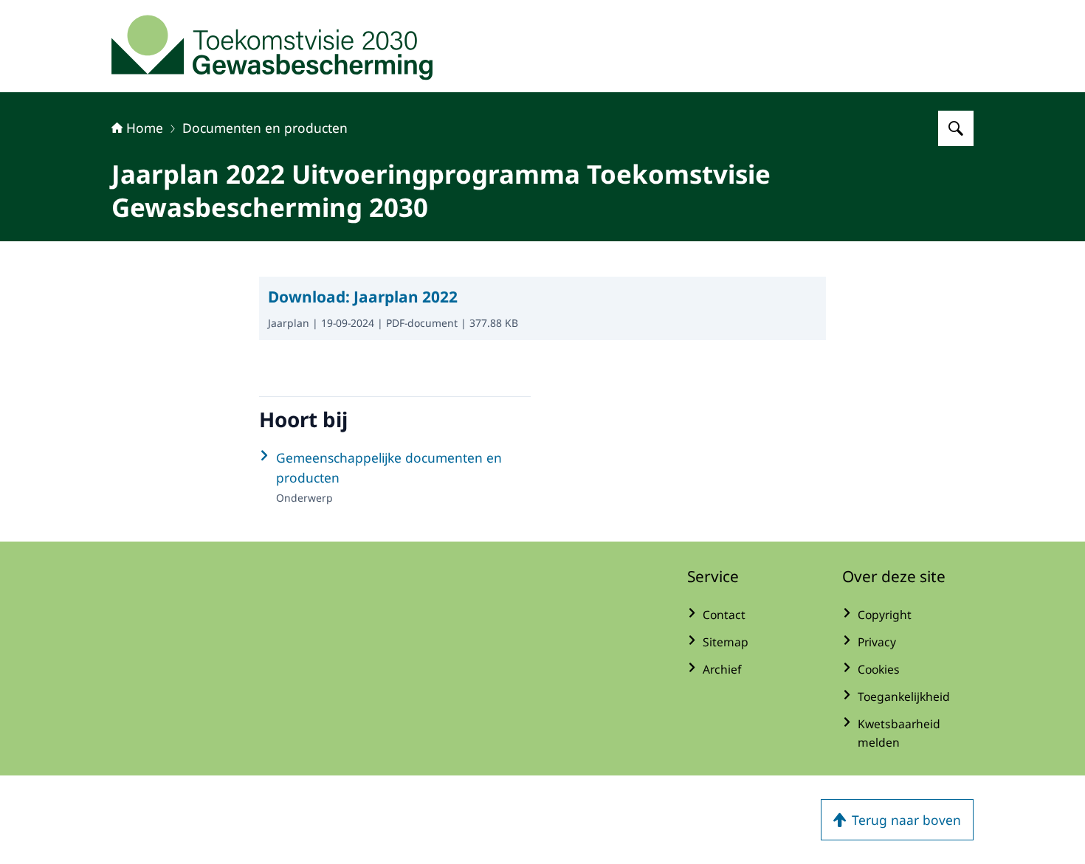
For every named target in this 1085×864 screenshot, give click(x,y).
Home (144, 127)
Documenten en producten (265, 127)
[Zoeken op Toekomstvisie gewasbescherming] (956, 128)
